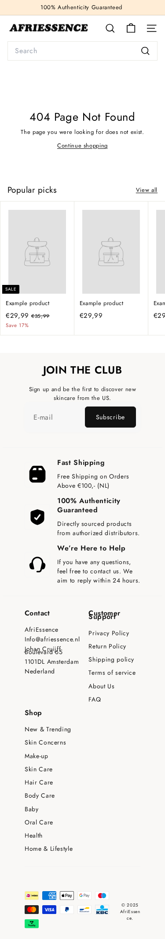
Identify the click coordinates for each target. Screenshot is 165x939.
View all (147, 190)
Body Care (40, 795)
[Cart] (131, 28)
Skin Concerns (45, 742)
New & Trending (48, 729)
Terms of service (112, 672)
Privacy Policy (108, 633)
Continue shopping (82, 145)
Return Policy (107, 646)
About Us (101, 686)
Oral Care (39, 822)
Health (34, 835)
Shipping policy (111, 659)
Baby (32, 809)
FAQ (94, 699)
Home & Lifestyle (49, 848)
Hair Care (39, 782)
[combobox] (82, 51)
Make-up (36, 756)
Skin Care (39, 769)
